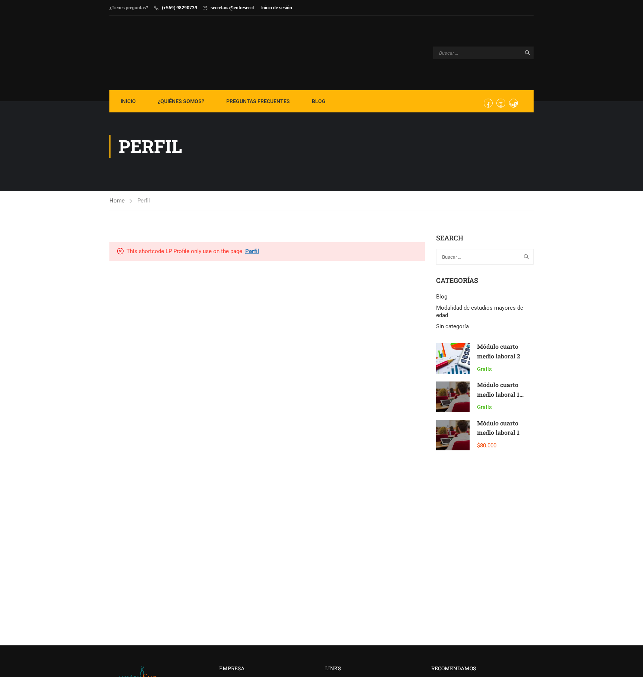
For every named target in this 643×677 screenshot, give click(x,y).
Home (117, 200)
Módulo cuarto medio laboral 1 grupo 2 (498, 394)
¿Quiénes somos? (181, 101)
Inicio (128, 101)
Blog (319, 101)
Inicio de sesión (276, 7)
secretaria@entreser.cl (232, 7)
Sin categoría (452, 326)
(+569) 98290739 (179, 7)
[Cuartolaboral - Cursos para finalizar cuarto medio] (137, 53)
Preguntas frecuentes (258, 101)
